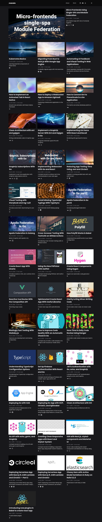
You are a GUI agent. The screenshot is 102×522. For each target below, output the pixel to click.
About (67, 3)
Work (74, 3)
